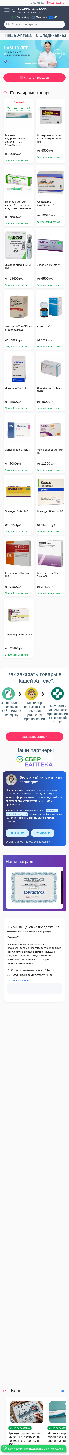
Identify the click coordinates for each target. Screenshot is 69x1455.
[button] (5, 54)
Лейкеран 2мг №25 (16, 387)
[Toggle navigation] (7, 10)
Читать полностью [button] (18, 980)
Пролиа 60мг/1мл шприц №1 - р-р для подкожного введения (18, 205)
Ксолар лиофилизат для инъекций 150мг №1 (49, 138)
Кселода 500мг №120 (50, 511)
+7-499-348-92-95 (32, 9)
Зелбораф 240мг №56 (18, 634)
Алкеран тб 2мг (46, 326)
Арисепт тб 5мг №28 (17, 449)
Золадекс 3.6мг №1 (17, 511)
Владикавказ (55, 2)
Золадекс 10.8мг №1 (49, 264)
